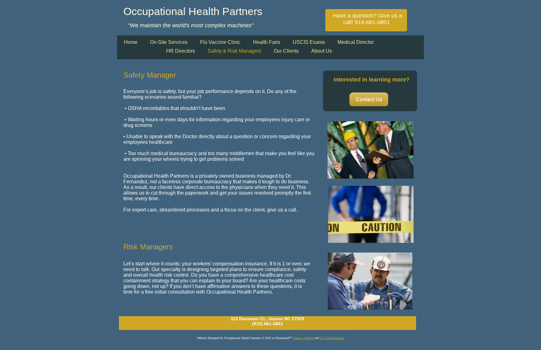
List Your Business (332, 338)
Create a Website (303, 338)
